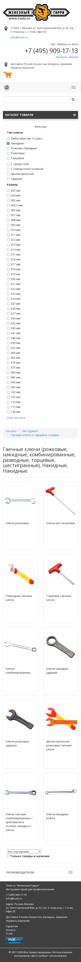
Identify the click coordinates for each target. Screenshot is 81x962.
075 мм (15, 367)
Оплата (10, 930)
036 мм (15, 328)
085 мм (15, 377)
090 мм (15, 382)
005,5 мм (17, 205)
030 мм (15, 318)
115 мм (15, 407)
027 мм (15, 313)
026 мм (15, 308)
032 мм (15, 323)
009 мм (15, 225)
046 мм (15, 338)
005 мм (15, 200)
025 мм (15, 303)
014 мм (15, 249)
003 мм (15, 190)
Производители (20, 872)
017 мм (15, 264)
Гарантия (12, 926)
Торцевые (17, 158)
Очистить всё (16, 418)
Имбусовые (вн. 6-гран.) (26, 138)
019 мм (15, 274)
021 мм (15, 284)
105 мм (15, 397)
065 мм (15, 358)
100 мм (15, 392)
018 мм (15, 269)
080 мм (15, 372)
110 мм (15, 402)
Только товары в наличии (29, 856)
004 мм (15, 195)
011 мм (15, 235)
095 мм (15, 387)
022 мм (15, 289)
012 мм (15, 240)
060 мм (15, 353)
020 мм (15, 279)
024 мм (15, 299)
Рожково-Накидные (24, 148)
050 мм (15, 343)
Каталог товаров (19, 115)
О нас (9, 933)
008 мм (15, 220)
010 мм (15, 230)
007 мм (15, 215)
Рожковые (18, 153)
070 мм (15, 362)
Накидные (17, 143)
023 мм (15, 294)
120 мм (15, 412)
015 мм (15, 254)
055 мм (15, 348)
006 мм (15, 210)
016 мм (15, 259)
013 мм (15, 244)
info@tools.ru (19, 37)
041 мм (15, 333)
